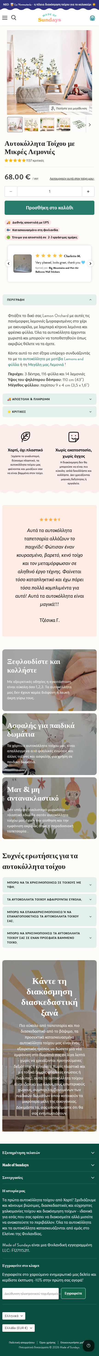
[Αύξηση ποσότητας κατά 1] (88, 191)
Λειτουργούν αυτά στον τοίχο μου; (72, 178)
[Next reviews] (90, 263)
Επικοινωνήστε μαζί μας (75, 1342)
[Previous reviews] (9, 263)
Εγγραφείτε (73, 1293)
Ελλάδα (16, 1328)
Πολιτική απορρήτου (22, 1342)
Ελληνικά (11, 1316)
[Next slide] (89, 125)
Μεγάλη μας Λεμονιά (46, 364)
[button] (15, 124)
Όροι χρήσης (47, 1342)
